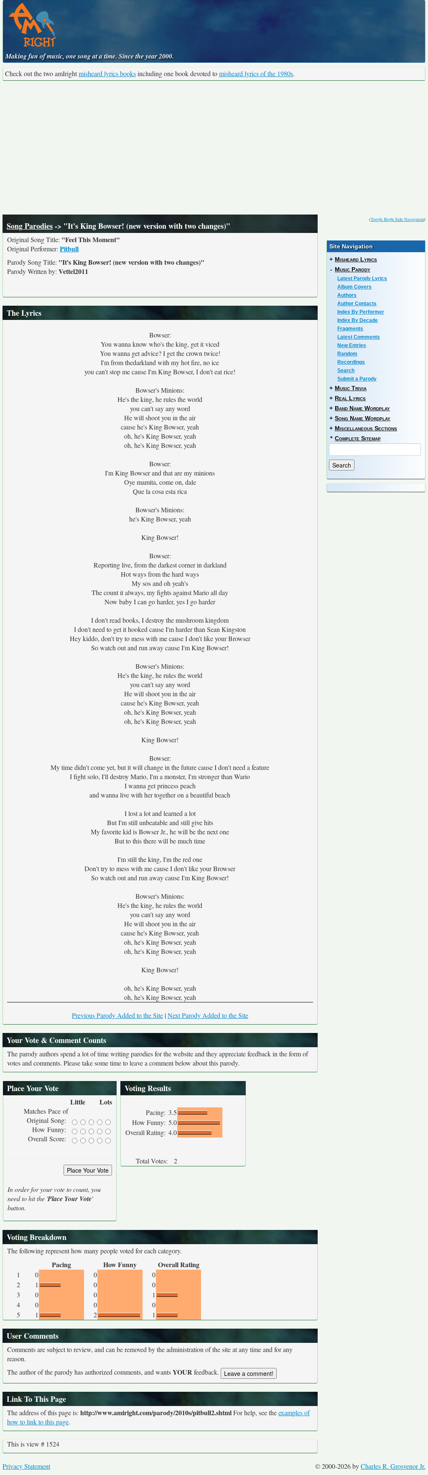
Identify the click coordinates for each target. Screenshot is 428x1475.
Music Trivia (351, 388)
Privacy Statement (26, 1466)
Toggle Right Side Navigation (397, 219)
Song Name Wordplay (362, 418)
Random (347, 354)
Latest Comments (358, 337)
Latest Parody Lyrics (362, 278)
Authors (347, 295)
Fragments (350, 329)
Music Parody (352, 269)
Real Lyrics (350, 398)
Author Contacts (357, 304)
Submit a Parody (357, 379)
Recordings (351, 362)
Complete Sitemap (358, 438)
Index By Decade (357, 320)
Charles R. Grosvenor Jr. (393, 1466)
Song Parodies (30, 225)
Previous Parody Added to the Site (117, 1015)
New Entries (351, 345)
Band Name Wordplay (362, 408)
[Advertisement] (214, 147)
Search (345, 370)
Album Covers (354, 287)
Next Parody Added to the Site (208, 1015)
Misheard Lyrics (356, 259)
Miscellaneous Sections (366, 428)
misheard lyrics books (107, 73)
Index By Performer (360, 312)
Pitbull (69, 248)
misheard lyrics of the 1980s (256, 73)
